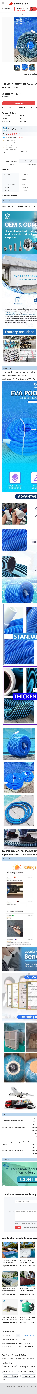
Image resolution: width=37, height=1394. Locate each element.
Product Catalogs (28, 1335)
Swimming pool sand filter (9, 1339)
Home (3, 14)
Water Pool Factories (9, 1367)
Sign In (5, 152)
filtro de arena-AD (24, 1339)
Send (18, 1228)
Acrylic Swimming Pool (28, 1376)
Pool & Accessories (28, 14)
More (3, 1379)
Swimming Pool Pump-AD (9, 1343)
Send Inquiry (18, 103)
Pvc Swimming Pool (27, 1371)
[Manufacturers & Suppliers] (18, 3)
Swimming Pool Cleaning (10, 1376)
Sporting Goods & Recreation (14, 14)
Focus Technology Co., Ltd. (24, 1386)
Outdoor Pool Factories (10, 1371)
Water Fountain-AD (24, 1343)
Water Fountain (6, 1346)
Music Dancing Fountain (26, 1346)
